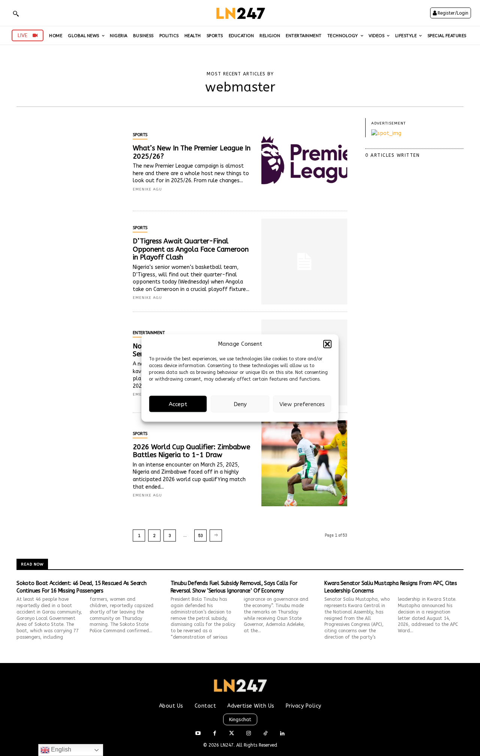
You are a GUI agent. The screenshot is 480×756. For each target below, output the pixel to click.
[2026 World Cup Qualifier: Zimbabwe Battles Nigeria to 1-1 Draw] (304, 463)
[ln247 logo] (240, 13)
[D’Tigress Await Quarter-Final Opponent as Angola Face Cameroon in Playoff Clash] (304, 261)
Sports (140, 134)
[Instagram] (248, 733)
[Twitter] (231, 733)
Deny (240, 403)
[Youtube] (197, 733)
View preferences (302, 403)
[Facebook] (214, 733)
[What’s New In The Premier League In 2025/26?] (304, 161)
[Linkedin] (282, 733)
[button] (327, 344)
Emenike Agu (147, 189)
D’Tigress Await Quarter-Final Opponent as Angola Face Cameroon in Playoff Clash (191, 249)
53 (200, 535)
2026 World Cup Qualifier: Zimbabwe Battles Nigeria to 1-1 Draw (191, 451)
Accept (178, 403)
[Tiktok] (265, 733)
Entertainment (149, 332)
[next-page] (216, 536)
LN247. (228, 745)
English (60, 749)
